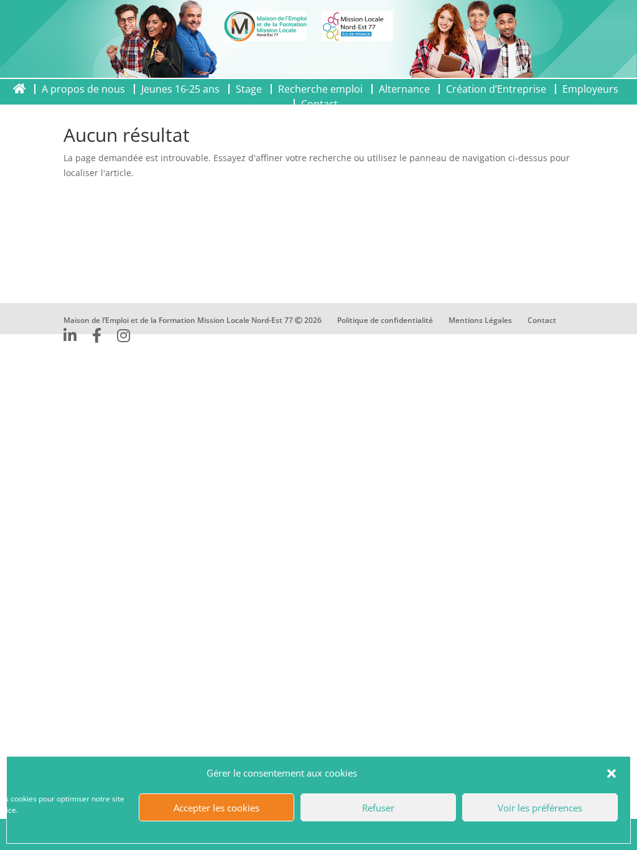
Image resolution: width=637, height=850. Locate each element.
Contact (542, 320)
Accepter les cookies (216, 807)
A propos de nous (83, 89)
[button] (611, 773)
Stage (249, 89)
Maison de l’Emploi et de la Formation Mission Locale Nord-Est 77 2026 (192, 320)
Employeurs (590, 89)
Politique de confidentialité (385, 320)
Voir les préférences (540, 807)
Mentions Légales (480, 320)
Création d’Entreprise (496, 89)
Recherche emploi (320, 89)
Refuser (378, 807)
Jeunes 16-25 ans (180, 89)
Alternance (404, 89)
